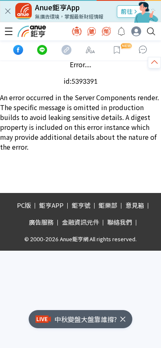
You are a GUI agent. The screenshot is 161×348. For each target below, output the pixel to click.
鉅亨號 (81, 205)
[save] (117, 50)
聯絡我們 (119, 222)
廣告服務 (41, 222)
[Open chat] (143, 50)
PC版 (24, 205)
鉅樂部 (108, 205)
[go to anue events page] (121, 31)
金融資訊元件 (80, 222)
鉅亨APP (51, 205)
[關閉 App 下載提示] (8, 11)
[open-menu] (8, 31)
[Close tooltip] (135, 70)
